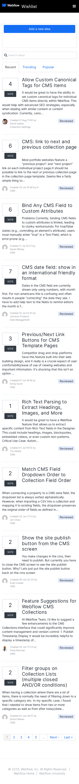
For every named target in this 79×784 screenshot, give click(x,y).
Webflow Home (24, 773)
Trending (29, 67)
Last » (68, 737)
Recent (10, 67)
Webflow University (52, 773)
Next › (54, 737)
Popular (48, 67)
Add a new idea (39, 29)
